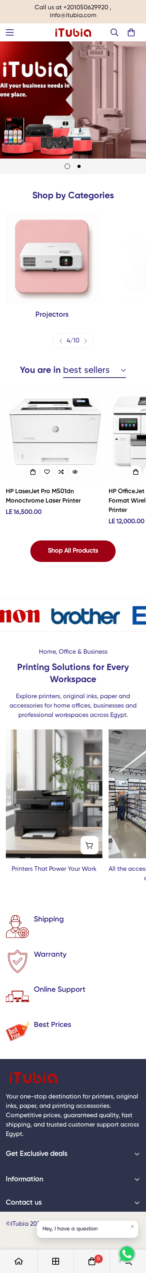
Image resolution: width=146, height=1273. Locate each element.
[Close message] (132, 1226)
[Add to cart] (33, 471)
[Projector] (52, 258)
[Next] (85, 341)
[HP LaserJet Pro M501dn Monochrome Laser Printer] (54, 434)
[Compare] (61, 471)
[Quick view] (75, 471)
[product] (18, 1261)
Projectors (52, 314)
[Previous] (61, 341)
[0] (131, 32)
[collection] (56, 1261)
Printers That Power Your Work (54, 869)
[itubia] (73, 32)
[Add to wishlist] (47, 471)
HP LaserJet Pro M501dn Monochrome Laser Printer (43, 496)
